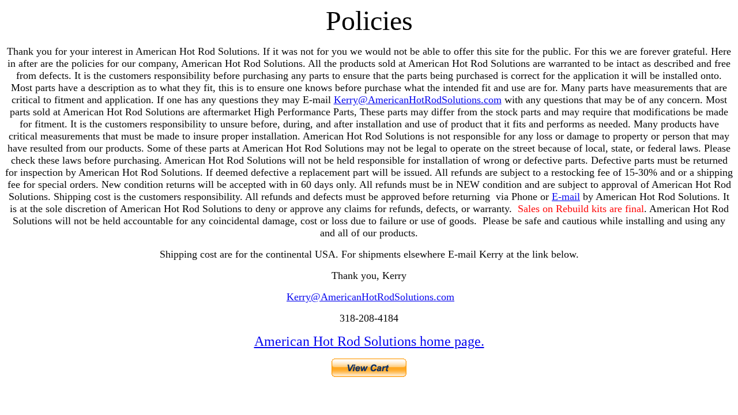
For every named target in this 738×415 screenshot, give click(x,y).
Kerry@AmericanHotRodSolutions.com (418, 99)
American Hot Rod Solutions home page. (369, 341)
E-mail (566, 196)
